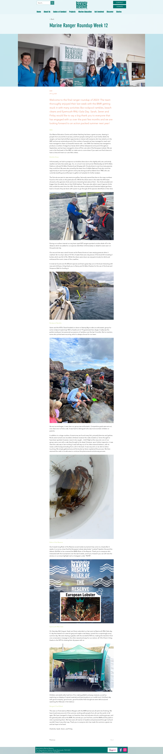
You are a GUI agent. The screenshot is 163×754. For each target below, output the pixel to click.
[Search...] (52, 3)
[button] (47, 11)
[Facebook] (120, 750)
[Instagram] (125, 750)
